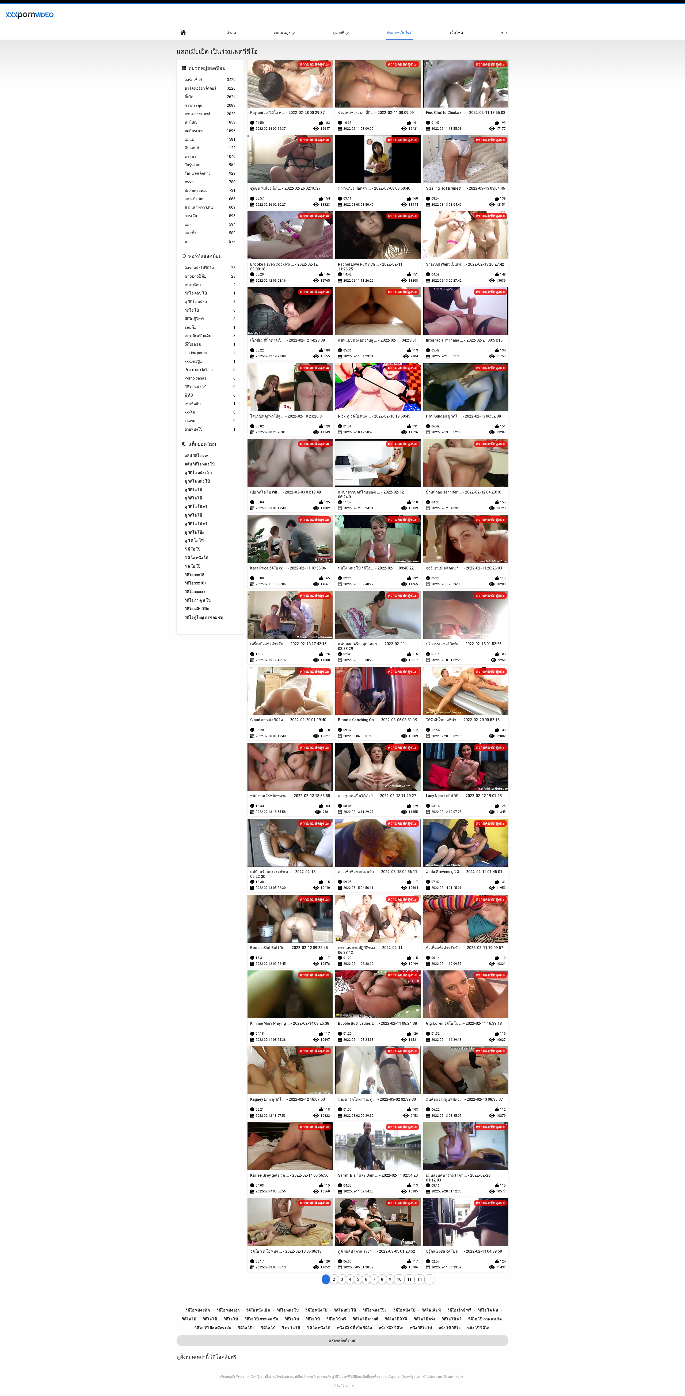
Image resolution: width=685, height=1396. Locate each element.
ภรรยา (210, 182)
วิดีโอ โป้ (313, 1319)
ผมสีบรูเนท (210, 131)
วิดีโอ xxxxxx (195, 592)
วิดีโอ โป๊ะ (246, 1328)
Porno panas (210, 378)
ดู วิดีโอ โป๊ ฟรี (196, 524)
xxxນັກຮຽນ (210, 361)
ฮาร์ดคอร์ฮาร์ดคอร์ (210, 88)
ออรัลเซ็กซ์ (210, 80)
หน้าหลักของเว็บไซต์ (183, 33)
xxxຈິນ (210, 412)
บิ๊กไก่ (210, 97)
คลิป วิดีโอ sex (196, 455)
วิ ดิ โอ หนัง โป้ (196, 558)
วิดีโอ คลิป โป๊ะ (197, 609)
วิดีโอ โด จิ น (488, 1310)
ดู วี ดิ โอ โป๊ (194, 540)
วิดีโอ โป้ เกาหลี (365, 1319)
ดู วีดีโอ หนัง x (210, 302)
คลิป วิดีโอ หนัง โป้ (200, 464)
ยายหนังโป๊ (210, 429)
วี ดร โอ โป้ (291, 1328)
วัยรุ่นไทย (210, 165)
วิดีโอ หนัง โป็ (316, 1310)
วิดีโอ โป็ (231, 1319)
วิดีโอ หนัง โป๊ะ (375, 1310)
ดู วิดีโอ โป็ (193, 490)
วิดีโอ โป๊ (339, 1385)
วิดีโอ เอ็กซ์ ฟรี (459, 1310)
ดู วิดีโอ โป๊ (193, 515)
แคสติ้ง (210, 233)
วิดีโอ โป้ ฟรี (336, 1319)
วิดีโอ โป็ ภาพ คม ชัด (261, 1319)
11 (409, 1279)
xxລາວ (210, 421)
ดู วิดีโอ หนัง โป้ (197, 481)
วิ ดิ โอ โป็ (192, 566)
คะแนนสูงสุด (284, 32)
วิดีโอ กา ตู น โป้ (198, 600)
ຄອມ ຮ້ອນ (210, 285)
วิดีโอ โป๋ (268, 1328)
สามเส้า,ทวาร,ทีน (210, 207)
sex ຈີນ (210, 327)
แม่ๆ (210, 224)
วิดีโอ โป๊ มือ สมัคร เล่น (213, 1328)
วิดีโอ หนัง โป (288, 1310)
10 (399, 1279)
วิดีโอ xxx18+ (196, 583)
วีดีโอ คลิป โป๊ (210, 293)
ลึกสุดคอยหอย (210, 190)
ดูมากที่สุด (341, 32)
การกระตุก (210, 105)
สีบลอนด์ (210, 148)
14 (419, 1279)
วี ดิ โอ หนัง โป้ (318, 1328)
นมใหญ (210, 122)
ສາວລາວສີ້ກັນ (210, 276)
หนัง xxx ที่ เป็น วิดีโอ (354, 1328)
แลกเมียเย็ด (210, 199)
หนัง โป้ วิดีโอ (450, 1328)
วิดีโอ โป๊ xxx (396, 1319)
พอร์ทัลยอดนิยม (205, 256)
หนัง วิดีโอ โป (421, 1328)
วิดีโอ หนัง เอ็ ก (258, 1310)
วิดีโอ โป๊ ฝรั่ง (424, 1319)
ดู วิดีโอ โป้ (193, 498)
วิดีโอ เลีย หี (431, 1310)
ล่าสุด (231, 32)
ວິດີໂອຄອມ (210, 344)
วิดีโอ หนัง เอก (227, 1310)
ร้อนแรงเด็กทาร (210, 173)
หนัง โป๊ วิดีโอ (478, 1328)
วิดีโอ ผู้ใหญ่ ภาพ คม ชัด (204, 617)
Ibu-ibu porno (210, 353)
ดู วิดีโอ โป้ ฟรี (196, 506)
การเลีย (210, 216)
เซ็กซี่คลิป (210, 404)
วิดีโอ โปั (189, 1319)
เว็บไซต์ (456, 32)
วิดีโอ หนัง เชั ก (197, 1310)
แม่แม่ (210, 139)
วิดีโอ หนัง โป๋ (404, 1310)
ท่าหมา (210, 156)
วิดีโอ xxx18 (194, 575)
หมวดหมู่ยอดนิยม (207, 68)
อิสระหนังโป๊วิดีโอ (210, 268)
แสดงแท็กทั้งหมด (342, 1340)
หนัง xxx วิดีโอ (391, 1328)
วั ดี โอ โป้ (192, 549)
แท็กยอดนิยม (202, 444)
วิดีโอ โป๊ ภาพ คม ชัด (485, 1319)
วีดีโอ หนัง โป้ (210, 387)
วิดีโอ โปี (210, 1319)
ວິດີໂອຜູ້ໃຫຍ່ (210, 319)
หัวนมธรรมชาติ (210, 114)
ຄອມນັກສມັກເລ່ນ (210, 336)
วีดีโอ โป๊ (210, 310)
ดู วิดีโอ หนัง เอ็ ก (198, 473)
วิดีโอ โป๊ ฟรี (452, 1319)
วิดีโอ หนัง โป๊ (345, 1310)
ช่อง (504, 32)
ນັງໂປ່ (210, 395)
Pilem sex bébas (210, 370)
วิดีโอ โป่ (292, 1319)
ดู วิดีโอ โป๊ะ (194, 532)
